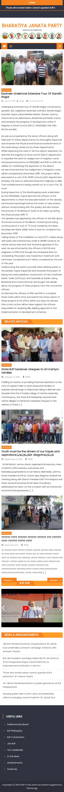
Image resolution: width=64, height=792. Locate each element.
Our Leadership (15, 749)
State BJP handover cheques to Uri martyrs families (30, 370)
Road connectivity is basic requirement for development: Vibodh (11, 580)
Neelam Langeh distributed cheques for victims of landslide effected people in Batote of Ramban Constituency (56, 580)
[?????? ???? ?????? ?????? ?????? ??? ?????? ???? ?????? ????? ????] (32, 513)
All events (6, 90)
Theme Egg (31, 788)
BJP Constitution (15, 737)
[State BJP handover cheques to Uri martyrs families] (32, 344)
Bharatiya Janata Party (32, 25)
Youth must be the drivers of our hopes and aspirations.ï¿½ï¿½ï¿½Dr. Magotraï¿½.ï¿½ (30, 453)
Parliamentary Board (17, 724)
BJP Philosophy (14, 730)
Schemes (12, 769)
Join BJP (11, 743)
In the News (13, 756)
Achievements (14, 762)
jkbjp (21, 101)
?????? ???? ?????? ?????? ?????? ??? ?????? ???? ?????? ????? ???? (31, 539)
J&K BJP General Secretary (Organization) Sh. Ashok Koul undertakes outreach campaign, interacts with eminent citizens (30, 694)
